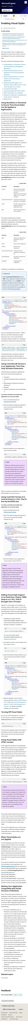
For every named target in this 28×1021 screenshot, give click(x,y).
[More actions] (25, 19)
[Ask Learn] (23, 19)
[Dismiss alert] (26, 2)
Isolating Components (10, 639)
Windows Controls (9, 19)
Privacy (9, 1014)
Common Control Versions (10, 137)
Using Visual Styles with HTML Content (14, 91)
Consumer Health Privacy (7, 1017)
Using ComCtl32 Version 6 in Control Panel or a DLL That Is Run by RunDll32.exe (14, 40)
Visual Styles (4, 978)
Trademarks (4, 1019)
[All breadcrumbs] (2, 19)
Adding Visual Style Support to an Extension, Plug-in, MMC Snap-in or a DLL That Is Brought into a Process (14, 45)
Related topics (8, 99)
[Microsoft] (14, 16)
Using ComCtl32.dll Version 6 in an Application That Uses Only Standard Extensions (13, 37)
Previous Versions (13, 1012)
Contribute (3, 1014)
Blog (20, 1012)
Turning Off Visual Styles (10, 89)
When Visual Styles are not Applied (13, 93)
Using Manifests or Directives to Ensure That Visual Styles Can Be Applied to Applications (13, 34)
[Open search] (21, 16)
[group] (14, 315)
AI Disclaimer (4, 1012)
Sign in (25, 15)
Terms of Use (19, 1017)
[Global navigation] (1, 16)
